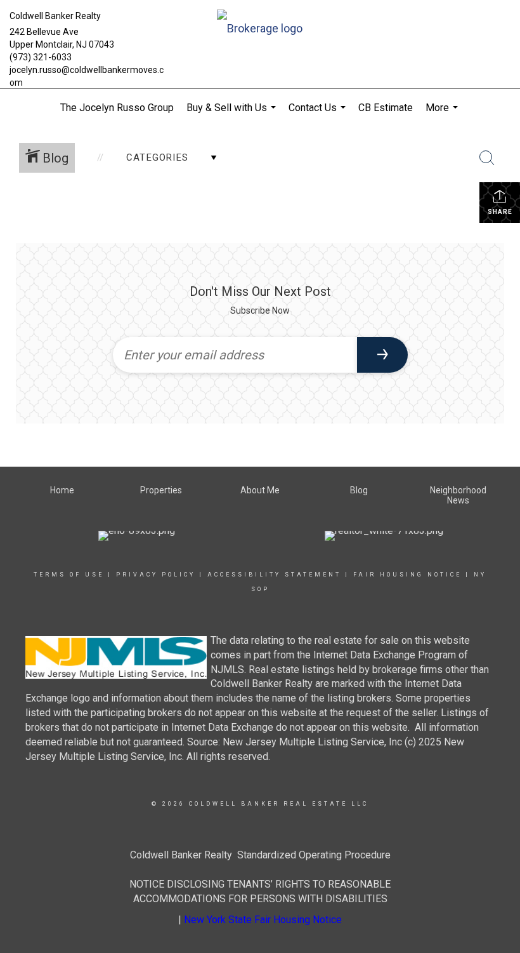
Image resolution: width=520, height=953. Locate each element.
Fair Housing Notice (407, 574)
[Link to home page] (259, 30)
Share (500, 211)
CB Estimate (385, 108)
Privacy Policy (155, 574)
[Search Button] (487, 158)
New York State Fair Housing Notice (263, 920)
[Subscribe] (382, 355)
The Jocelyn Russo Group (117, 108)
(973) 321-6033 (41, 57)
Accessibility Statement (274, 574)
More (443, 114)
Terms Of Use (69, 574)
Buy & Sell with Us (232, 114)
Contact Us (319, 114)
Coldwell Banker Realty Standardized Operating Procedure (260, 855)
